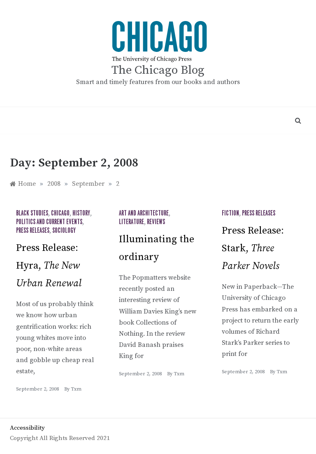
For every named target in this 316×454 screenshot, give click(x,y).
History (81, 213)
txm (76, 389)
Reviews (156, 222)
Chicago (60, 213)
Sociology (64, 230)
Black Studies (32, 213)
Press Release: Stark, (253, 248)
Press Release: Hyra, (48, 266)
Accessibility (27, 428)
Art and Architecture (144, 213)
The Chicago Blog (158, 70)
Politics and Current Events (49, 222)
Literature (131, 222)
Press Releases (32, 230)
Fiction (230, 213)
